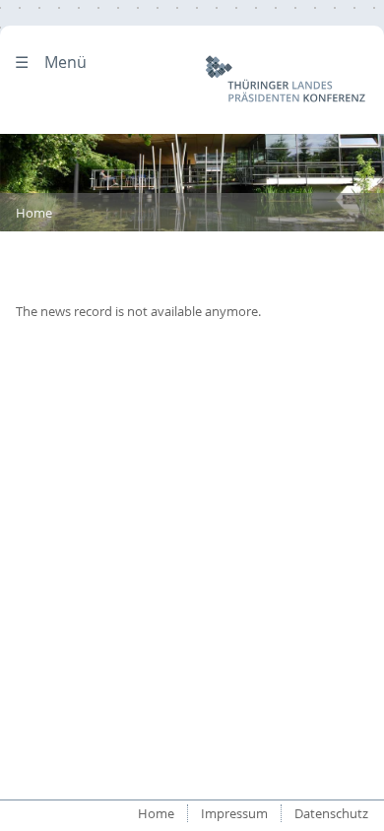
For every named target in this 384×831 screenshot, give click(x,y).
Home (34, 213)
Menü (65, 62)
